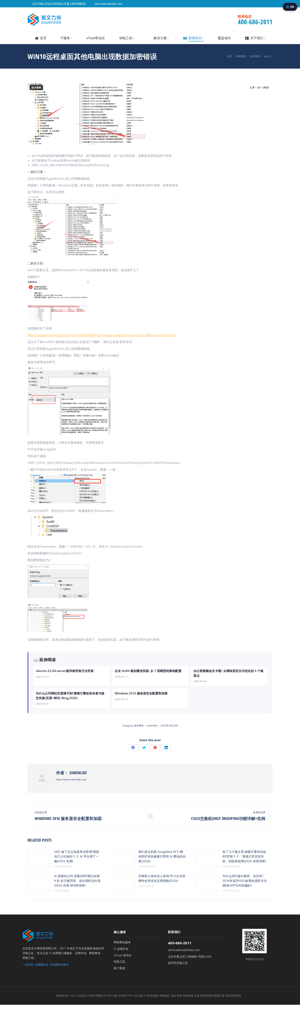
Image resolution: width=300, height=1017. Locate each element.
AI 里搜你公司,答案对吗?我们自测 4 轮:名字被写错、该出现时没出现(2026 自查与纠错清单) (77, 880)
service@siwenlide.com (108, 3)
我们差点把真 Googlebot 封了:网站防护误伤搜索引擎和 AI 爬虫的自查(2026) (162, 856)
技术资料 (36, 87)
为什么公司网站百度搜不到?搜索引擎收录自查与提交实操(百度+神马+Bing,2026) (70, 695)
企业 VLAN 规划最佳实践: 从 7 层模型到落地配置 (148, 671)
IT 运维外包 (121, 949)
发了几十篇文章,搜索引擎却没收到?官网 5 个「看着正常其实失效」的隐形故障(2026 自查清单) (244, 856)
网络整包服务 (122, 942)
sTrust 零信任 (123, 955)
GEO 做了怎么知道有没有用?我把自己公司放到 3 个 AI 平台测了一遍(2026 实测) (76, 856)
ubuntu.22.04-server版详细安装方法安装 (65, 671)
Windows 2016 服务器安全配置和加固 (141, 693)
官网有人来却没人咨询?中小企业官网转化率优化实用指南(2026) (162, 878)
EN (292, 6)
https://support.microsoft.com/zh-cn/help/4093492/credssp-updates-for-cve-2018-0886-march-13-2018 (101, 335)
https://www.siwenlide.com (71, 779)
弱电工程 (119, 962)
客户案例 (119, 968)
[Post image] (39, 858)
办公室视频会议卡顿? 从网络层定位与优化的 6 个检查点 (228, 673)
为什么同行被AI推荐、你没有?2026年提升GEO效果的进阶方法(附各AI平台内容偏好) (244, 880)
